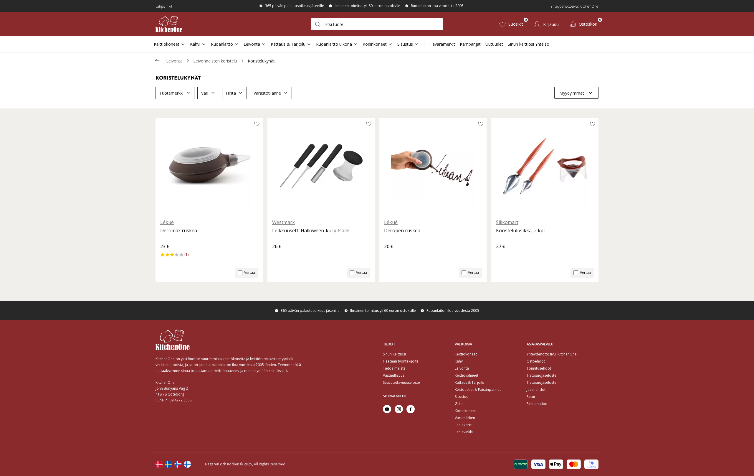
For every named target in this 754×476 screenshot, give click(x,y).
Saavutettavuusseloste (401, 382)
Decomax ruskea (178, 230)
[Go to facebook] (410, 409)
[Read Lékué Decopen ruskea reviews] (390, 256)
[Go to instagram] (399, 409)
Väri (204, 93)
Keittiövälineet (466, 375)
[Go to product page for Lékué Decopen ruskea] (433, 166)
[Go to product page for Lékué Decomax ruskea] (209, 166)
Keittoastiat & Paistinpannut (478, 389)
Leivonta (252, 44)
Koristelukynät (261, 61)
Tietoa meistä (394, 368)
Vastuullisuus (393, 375)
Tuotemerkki (171, 93)
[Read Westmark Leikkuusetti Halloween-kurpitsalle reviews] (278, 256)
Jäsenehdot (536, 389)
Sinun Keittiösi (394, 354)
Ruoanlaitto (222, 44)
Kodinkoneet (375, 44)
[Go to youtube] (387, 409)
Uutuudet (494, 44)
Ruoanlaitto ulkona (334, 44)
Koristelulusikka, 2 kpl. (520, 230)
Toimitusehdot (539, 368)
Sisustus (405, 44)
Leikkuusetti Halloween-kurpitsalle (310, 230)
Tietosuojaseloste (541, 375)
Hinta (231, 93)
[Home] (169, 24)
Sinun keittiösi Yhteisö (528, 44)
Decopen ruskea (402, 230)
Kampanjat (470, 44)
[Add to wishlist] (257, 124)
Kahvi (195, 44)
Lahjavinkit (164, 6)
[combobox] (377, 24)
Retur (531, 396)
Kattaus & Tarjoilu (288, 44)
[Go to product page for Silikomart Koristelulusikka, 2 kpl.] (544, 166)
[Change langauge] (159, 464)
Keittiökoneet (166, 44)
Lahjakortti (463, 424)
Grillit (459, 403)
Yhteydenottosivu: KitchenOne (574, 6)
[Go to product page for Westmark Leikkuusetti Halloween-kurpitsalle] (321, 166)
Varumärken (465, 417)
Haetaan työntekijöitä (401, 361)
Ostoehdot (536, 361)
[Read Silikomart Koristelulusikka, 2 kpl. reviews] (502, 256)
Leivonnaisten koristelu (215, 61)
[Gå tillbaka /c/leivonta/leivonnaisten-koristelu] (157, 60)
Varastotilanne (267, 93)
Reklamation (537, 403)
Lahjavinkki (464, 431)
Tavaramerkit (442, 44)
